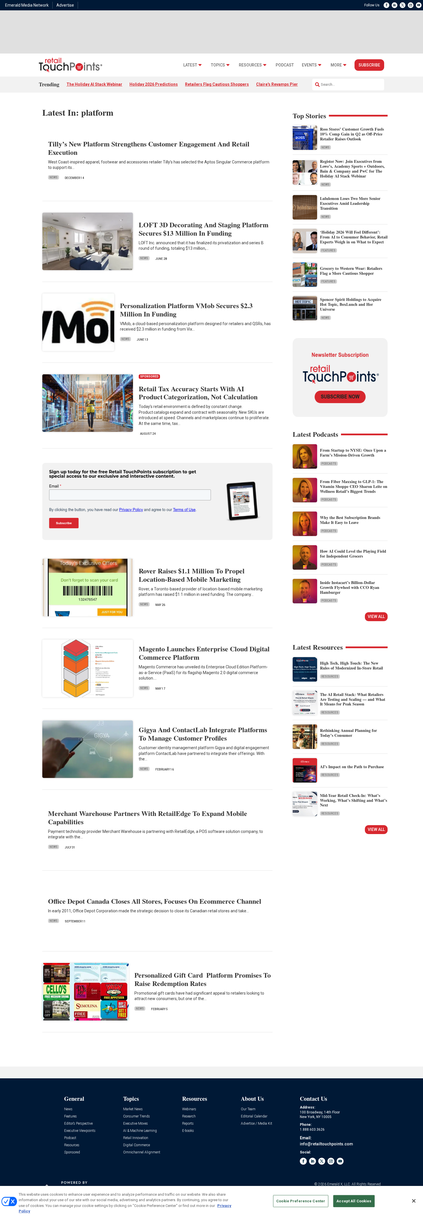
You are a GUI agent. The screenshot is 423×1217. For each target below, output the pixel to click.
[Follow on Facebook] (386, 5)
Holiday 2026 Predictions (153, 84)
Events (309, 65)
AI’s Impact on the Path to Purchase (352, 767)
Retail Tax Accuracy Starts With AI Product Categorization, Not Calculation (198, 393)
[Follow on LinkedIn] (394, 5)
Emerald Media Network (27, 5)
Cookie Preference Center (300, 1201)
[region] (211, 1201)
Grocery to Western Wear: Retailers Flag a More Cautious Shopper (351, 270)
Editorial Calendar (254, 1116)
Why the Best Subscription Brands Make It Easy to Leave (350, 519)
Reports (188, 1124)
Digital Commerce (136, 1145)
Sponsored (72, 1152)
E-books (188, 1131)
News (53, 177)
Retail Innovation (135, 1138)
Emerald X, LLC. (339, 1184)
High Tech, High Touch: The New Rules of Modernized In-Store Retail (351, 665)
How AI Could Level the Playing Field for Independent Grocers (353, 553)
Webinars (189, 1109)
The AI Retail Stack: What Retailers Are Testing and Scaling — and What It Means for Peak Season (352, 699)
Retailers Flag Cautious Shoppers (217, 84)
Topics (218, 65)
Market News (133, 1109)
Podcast (285, 65)
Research (189, 1116)
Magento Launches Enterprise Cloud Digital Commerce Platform (204, 653)
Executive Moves (135, 1124)
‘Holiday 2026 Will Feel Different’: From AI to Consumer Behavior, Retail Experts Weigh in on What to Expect (354, 237)
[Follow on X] (402, 5)
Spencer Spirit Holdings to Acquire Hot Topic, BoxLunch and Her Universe (350, 304)
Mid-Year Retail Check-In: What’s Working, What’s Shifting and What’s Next (353, 800)
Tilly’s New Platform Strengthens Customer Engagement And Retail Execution (148, 148)
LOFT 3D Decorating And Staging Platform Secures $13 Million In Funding (203, 229)
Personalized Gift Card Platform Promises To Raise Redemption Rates (202, 979)
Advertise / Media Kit (256, 1124)
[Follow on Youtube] (419, 5)
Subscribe (369, 65)
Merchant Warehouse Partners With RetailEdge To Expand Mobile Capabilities (147, 817)
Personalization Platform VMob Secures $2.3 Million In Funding (186, 309)
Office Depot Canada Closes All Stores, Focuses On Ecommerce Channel (154, 901)
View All (376, 616)
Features (328, 250)
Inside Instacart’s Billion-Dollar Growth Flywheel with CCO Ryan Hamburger (349, 587)
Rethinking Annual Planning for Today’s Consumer (348, 732)
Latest (190, 65)
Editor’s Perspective (78, 1124)
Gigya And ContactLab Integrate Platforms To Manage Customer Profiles (203, 733)
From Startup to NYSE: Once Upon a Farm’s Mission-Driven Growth (353, 452)
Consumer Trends (136, 1116)
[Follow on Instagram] (411, 5)
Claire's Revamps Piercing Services (290, 84)
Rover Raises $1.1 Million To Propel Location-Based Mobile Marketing (192, 575)
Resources (250, 65)
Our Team (248, 1109)
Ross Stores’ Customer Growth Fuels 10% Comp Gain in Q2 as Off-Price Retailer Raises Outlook (352, 134)
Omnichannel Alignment (141, 1152)
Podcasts (328, 463)
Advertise (65, 5)
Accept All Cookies (353, 1201)
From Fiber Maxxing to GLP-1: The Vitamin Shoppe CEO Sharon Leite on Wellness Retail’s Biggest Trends (353, 486)
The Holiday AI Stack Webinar (94, 84)
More (336, 65)
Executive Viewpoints (80, 1131)
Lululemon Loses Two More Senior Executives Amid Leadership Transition (350, 203)
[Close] (413, 1201)
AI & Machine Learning (140, 1131)
